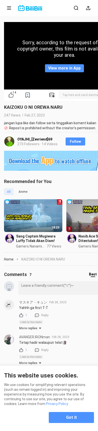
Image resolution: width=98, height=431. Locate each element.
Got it (71, 417)
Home (9, 259)
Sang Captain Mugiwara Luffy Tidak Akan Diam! (36, 238)
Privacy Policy (57, 404)
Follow (75, 142)
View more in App (64, 68)
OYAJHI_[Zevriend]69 (34, 139)
